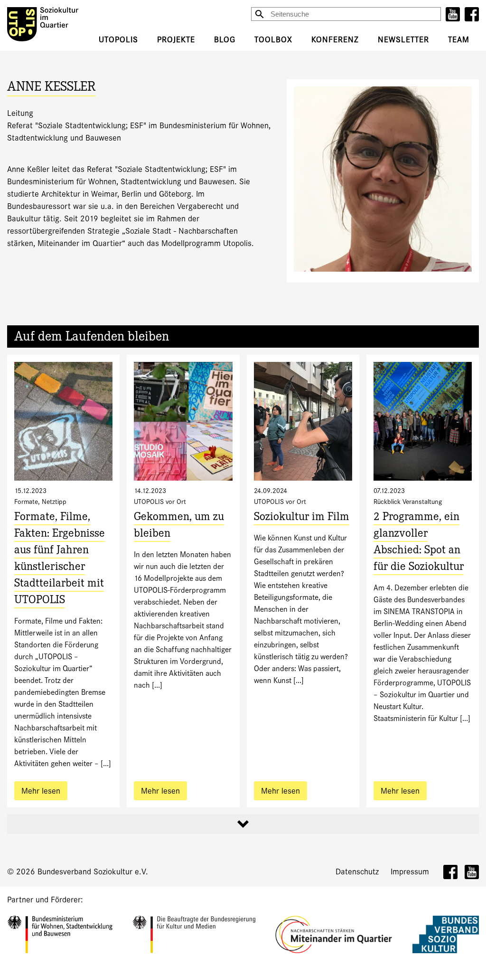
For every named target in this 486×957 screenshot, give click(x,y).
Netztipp (54, 501)
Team (458, 40)
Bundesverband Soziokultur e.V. (92, 872)
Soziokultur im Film (301, 518)
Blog (224, 40)
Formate (26, 501)
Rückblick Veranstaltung (408, 501)
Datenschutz (357, 872)
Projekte (176, 40)
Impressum (410, 872)
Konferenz (335, 40)
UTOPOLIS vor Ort (160, 501)
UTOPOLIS (118, 40)
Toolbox (273, 40)
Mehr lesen (40, 791)
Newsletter (403, 40)
